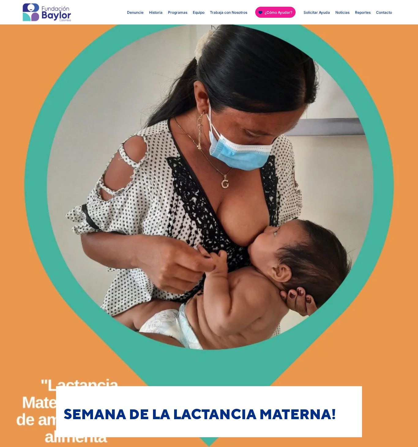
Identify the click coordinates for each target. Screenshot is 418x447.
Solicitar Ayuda (317, 12)
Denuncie (135, 12)
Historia (155, 12)
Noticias (342, 12)
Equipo (198, 12)
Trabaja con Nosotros (228, 12)
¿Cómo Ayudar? (278, 12)
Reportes (363, 12)
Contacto (384, 12)
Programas (177, 12)
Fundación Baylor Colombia (33, 14)
